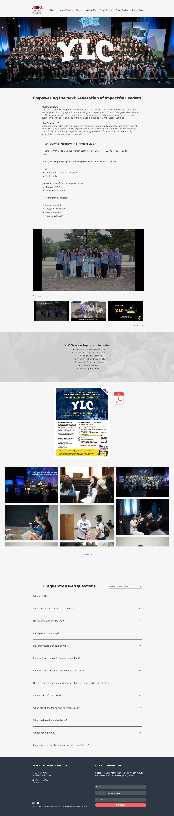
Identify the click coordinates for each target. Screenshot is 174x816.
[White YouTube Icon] (37, 803)
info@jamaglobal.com (55, 208)
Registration (48, 183)
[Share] (141, 225)
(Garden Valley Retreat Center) (87, 151)
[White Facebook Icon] (42, 803)
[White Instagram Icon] (33, 803)
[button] (53, 10)
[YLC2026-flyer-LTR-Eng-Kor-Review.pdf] (119, 398)
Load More (87, 554)
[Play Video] (51, 311)
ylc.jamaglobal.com (54, 216)
